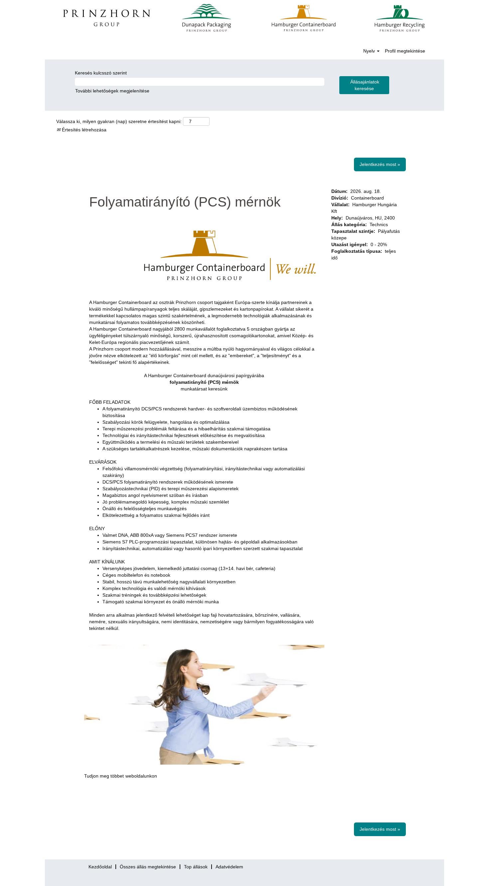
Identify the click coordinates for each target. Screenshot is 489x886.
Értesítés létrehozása (83, 129)
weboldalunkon (141, 776)
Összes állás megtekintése (148, 866)
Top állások (196, 866)
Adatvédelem (229, 866)
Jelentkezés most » (380, 164)
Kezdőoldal (100, 866)
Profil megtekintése (405, 51)
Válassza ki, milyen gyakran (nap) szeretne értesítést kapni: (119, 121)
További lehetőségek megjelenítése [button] (112, 90)
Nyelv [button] (369, 51)
